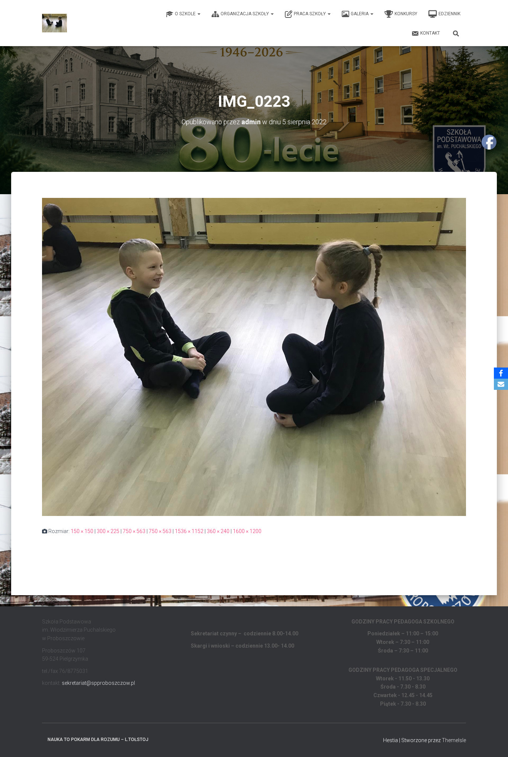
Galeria (360, 13)
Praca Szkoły (310, 13)
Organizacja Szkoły (245, 13)
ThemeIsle (454, 740)
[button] (198, 13)
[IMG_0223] (254, 356)
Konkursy (406, 13)
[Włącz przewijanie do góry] (493, 742)
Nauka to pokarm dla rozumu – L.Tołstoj (98, 739)
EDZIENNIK (449, 13)
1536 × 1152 (189, 531)
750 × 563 (134, 531)
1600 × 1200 (247, 531)
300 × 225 (108, 531)
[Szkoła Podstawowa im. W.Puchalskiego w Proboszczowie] (54, 23)
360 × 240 (218, 531)
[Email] (501, 384)
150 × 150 (82, 531)
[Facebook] (501, 373)
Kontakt (430, 33)
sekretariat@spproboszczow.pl (98, 683)
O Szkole (186, 13)
